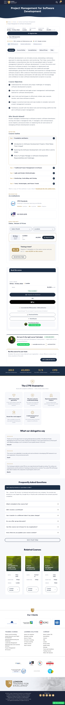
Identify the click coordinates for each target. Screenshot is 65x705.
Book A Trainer (27, 638)
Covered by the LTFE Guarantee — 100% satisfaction (33, 307)
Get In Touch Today (32, 540)
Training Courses (47, 651)
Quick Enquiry (33, 318)
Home (9, 21)
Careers (45, 638)
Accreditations (32, 50)
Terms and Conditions (48, 649)
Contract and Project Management (26, 21)
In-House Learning (28, 641)
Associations (46, 636)
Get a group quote (48, 359)
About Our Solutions (29, 634)
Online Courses (27, 643)
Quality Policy (46, 645)
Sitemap (45, 647)
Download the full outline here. (45, 189)
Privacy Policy (46, 643)
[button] (32, 237)
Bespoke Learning (28, 636)
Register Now (33, 33)
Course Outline (21, 50)
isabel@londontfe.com (39, 344)
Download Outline (33, 314)
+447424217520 (51, 344)
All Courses (8, 649)
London (45, 641)
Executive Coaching (29, 640)
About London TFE (47, 634)
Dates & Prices (43, 50)
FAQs (52, 50)
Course (14, 21)
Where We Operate (48, 652)
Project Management (10, 648)
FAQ (44, 640)
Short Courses (27, 645)
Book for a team (19, 257)
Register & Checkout (34, 294)
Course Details (13, 589)
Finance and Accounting (11, 634)
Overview (11, 50)
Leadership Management (11, 642)
